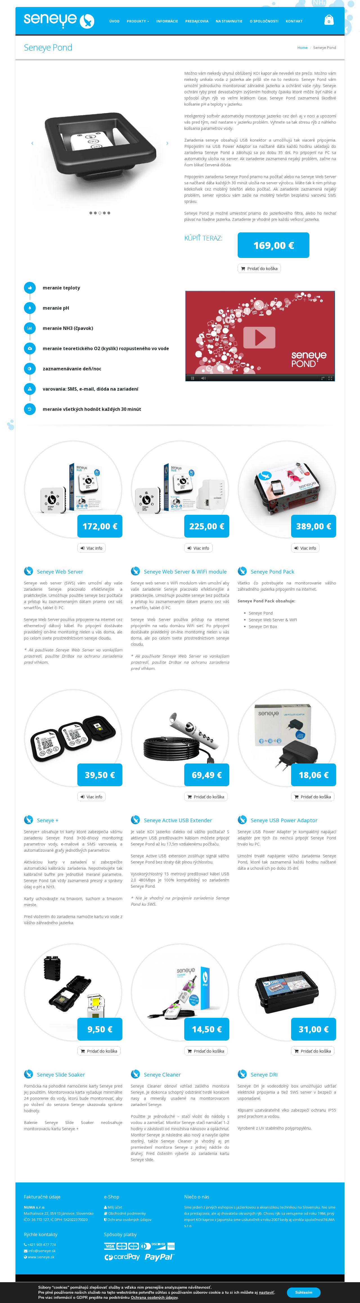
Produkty (136, 21)
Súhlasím (303, 1292)
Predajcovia (196, 21)
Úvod (114, 21)
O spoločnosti (264, 21)
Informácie (167, 21)
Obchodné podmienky (127, 1213)
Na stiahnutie (229, 21)
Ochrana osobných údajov (129, 1219)
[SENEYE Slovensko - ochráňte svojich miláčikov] (59, 21)
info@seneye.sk (41, 1250)
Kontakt (294, 21)
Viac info (94, 548)
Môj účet (115, 1207)
